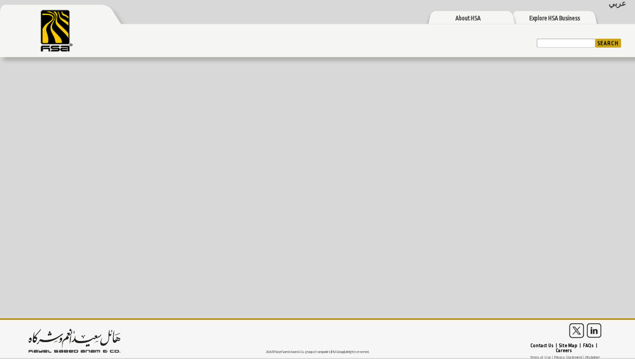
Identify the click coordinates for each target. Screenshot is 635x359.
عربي (618, 4)
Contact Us (542, 345)
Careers (564, 350)
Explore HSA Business (554, 18)
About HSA (468, 18)
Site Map (568, 345)
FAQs (588, 345)
